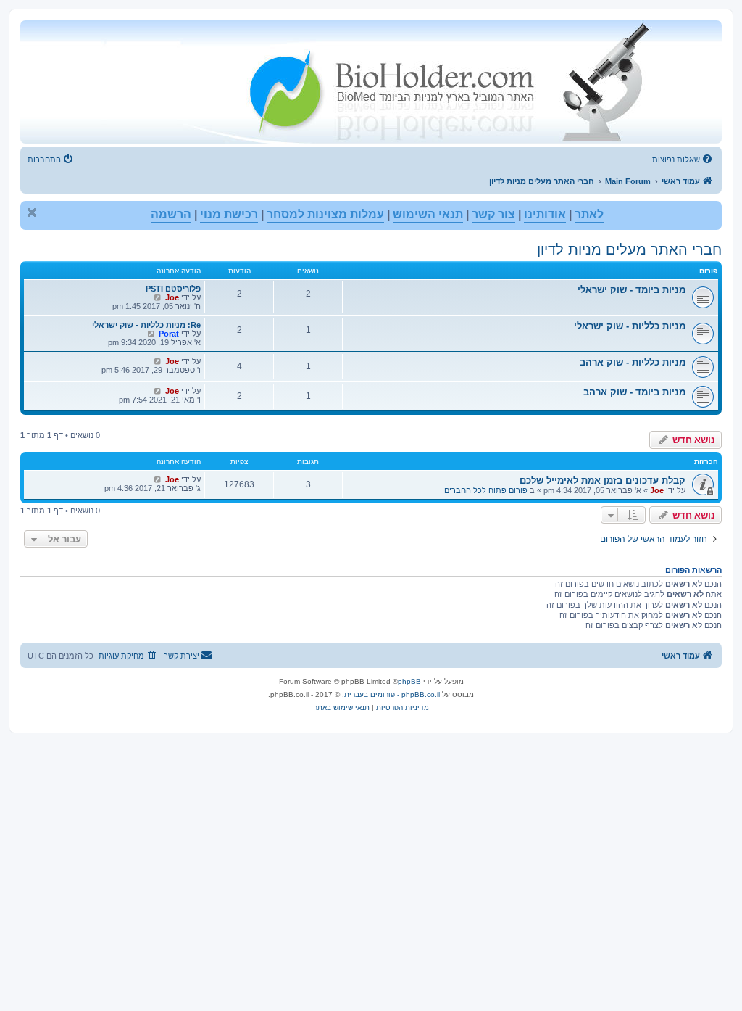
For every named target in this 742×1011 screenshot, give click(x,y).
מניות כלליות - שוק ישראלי (629, 326)
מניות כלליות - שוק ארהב (632, 362)
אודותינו (545, 214)
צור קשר (493, 214)
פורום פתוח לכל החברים (486, 490)
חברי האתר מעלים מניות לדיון (629, 249)
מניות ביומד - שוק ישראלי (631, 289)
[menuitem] (683, 159)
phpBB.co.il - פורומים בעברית (392, 694)
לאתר (589, 214)
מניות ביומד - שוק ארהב (634, 392)
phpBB (409, 681)
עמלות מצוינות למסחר (325, 214)
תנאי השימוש (428, 214)
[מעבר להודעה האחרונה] (157, 479)
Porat (169, 333)
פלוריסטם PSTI (173, 288)
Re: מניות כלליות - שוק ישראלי (146, 325)
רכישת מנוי (229, 214)
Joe (172, 297)
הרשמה (171, 214)
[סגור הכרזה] (32, 212)
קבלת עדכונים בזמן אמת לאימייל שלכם (602, 480)
